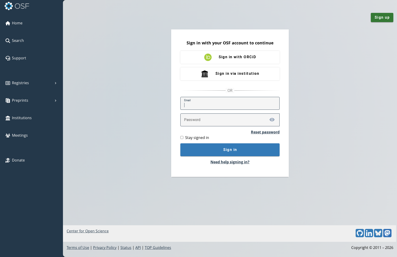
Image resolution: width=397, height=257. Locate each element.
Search (18, 40)
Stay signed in (197, 137)
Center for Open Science (88, 231)
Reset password (265, 132)
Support (19, 58)
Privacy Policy (104, 247)
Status (125, 247)
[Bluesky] (378, 235)
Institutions (22, 117)
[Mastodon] (387, 235)
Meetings (20, 135)
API (138, 247)
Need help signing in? (230, 162)
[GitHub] (360, 235)
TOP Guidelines (158, 247)
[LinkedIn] (369, 235)
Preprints (20, 100)
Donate (18, 160)
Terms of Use (78, 247)
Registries (20, 82)
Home (17, 23)
